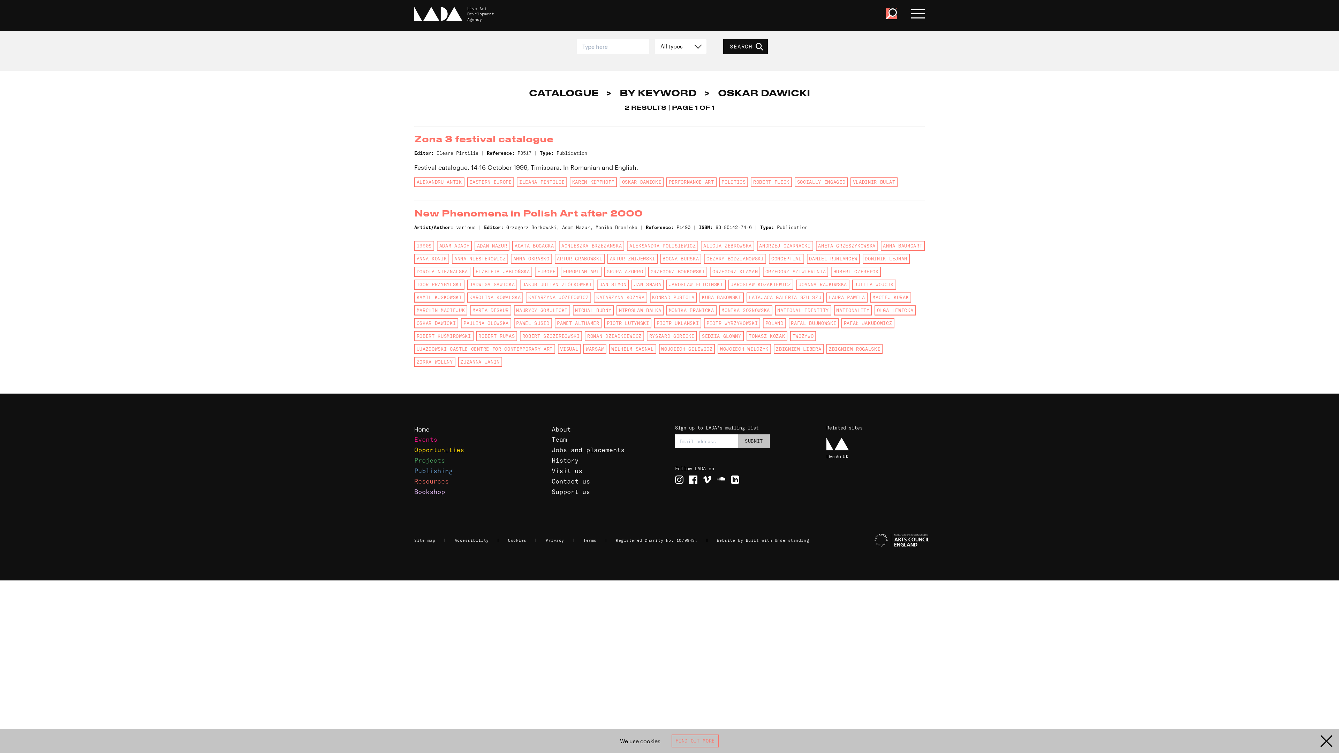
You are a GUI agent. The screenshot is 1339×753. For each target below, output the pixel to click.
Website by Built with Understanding (763, 540)
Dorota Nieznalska (442, 271)
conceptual (786, 258)
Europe (546, 271)
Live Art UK (837, 456)
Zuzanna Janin (480, 362)
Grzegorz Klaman (735, 271)
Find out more (695, 741)
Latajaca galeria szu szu (785, 297)
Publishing (433, 471)
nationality (852, 310)
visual (569, 349)
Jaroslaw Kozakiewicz (761, 284)
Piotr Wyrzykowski (732, 323)
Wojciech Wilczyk (744, 349)
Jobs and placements (588, 450)
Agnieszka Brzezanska (591, 246)
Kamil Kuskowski (439, 297)
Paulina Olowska (486, 323)
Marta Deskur (490, 310)
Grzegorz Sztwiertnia (795, 271)
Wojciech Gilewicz (686, 349)
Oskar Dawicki (641, 182)
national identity (803, 310)
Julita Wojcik (874, 284)
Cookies (517, 540)
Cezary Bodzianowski (735, 258)
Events (425, 439)
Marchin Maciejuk (441, 310)
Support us (571, 492)
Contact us (571, 481)
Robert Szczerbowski (551, 336)
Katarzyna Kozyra (620, 297)
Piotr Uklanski (678, 323)
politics (733, 182)
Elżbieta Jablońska (503, 271)
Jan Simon (613, 284)
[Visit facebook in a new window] (693, 480)
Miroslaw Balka (640, 310)
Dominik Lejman (886, 258)
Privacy (555, 540)
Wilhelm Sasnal (632, 349)
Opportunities (439, 450)
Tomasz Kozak (767, 336)
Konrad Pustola (673, 297)
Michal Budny (593, 310)
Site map (424, 540)
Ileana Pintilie (542, 182)
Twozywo (803, 336)
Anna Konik (432, 258)
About (561, 429)
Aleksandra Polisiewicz (662, 246)
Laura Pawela (847, 297)
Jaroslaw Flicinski (696, 284)
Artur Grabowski (579, 258)
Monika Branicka (691, 310)
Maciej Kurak (890, 297)
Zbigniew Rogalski (854, 349)
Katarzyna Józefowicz (558, 297)
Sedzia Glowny (721, 336)
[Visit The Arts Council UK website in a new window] (878, 540)
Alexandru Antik (439, 182)
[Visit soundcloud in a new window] (721, 480)
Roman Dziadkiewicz (614, 336)
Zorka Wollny (435, 362)
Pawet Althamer (578, 323)
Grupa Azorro (625, 271)
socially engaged (821, 182)
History (565, 460)
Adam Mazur (492, 246)
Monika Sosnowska (745, 310)
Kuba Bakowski (721, 297)
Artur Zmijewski (632, 258)
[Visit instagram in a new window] (679, 480)
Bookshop (429, 492)
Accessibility (472, 540)
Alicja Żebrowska (727, 246)
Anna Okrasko (531, 258)
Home (422, 429)
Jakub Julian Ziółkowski (557, 284)
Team (559, 439)
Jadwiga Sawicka (492, 284)
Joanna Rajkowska (823, 284)
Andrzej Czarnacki (784, 246)
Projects (429, 460)
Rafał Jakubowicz (868, 323)
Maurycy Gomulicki (541, 310)
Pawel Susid (532, 323)
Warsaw (595, 349)
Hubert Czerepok (856, 271)
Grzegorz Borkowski (678, 271)
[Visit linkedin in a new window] (735, 480)
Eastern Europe (490, 182)
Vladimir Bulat (874, 182)
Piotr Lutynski (628, 323)
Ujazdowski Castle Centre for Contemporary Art (485, 349)
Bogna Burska (681, 258)
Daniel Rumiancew (833, 258)
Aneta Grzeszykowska (847, 246)
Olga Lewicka (895, 310)
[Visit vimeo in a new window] (707, 480)
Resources (431, 481)
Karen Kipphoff (593, 182)
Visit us (567, 471)
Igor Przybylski (439, 284)
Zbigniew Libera (798, 349)
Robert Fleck (771, 182)
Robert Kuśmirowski (444, 336)
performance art (691, 182)
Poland (774, 323)
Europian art (581, 271)
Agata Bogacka (534, 246)
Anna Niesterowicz (480, 258)
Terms (590, 540)
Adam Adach (454, 246)
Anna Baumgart (902, 246)
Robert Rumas (496, 336)
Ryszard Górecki (672, 336)
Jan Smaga (647, 284)
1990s (424, 246)
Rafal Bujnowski (813, 323)
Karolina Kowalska (495, 297)
